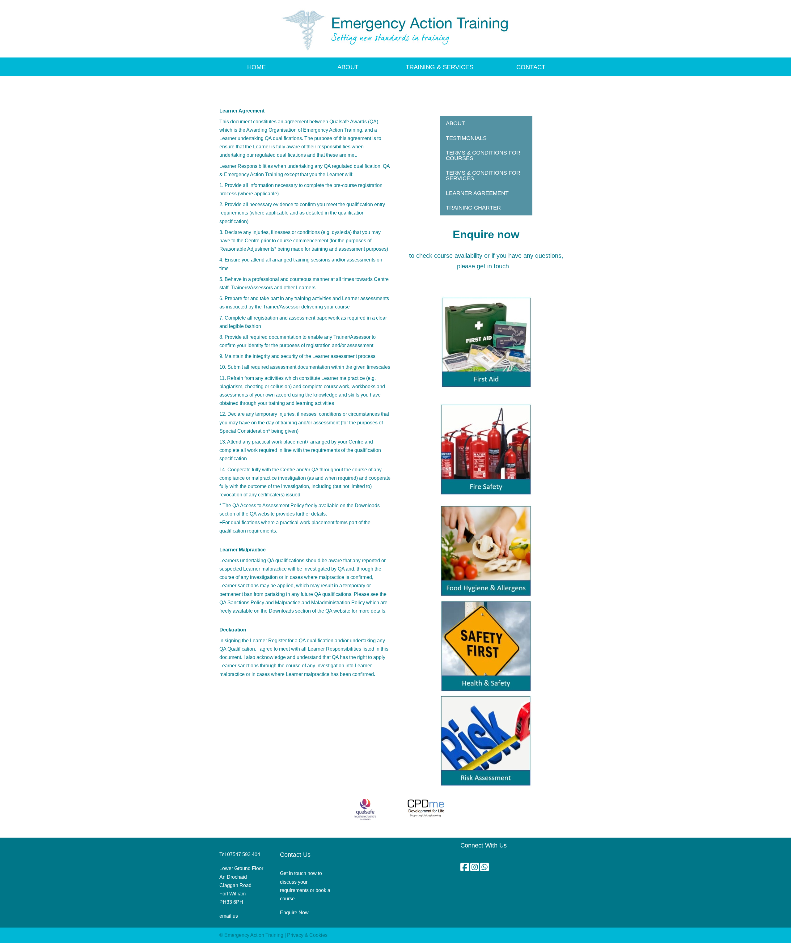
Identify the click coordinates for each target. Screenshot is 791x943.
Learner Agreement (477, 193)
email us (228, 916)
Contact (530, 67)
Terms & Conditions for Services (483, 175)
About (347, 67)
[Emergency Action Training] (395, 29)
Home (256, 67)
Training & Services (439, 67)
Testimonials (466, 138)
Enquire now (486, 234)
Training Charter (473, 208)
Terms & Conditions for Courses (483, 155)
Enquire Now (294, 912)
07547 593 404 (243, 854)
